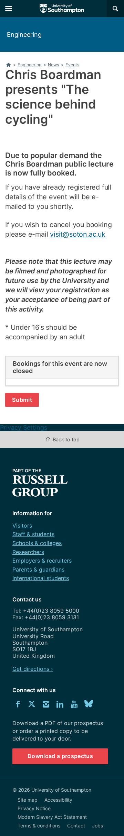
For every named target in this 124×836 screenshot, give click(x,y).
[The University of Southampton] (62, 8)
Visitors (22, 525)
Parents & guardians (38, 569)
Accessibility (58, 800)
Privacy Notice (34, 808)
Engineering (24, 34)
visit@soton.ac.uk (77, 234)
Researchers (28, 552)
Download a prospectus (60, 756)
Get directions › (32, 668)
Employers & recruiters (42, 560)
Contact (76, 825)
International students (40, 578)
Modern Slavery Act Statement (52, 817)
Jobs (97, 825)
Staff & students (33, 534)
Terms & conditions (39, 825)
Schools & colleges (37, 543)
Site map (28, 800)
